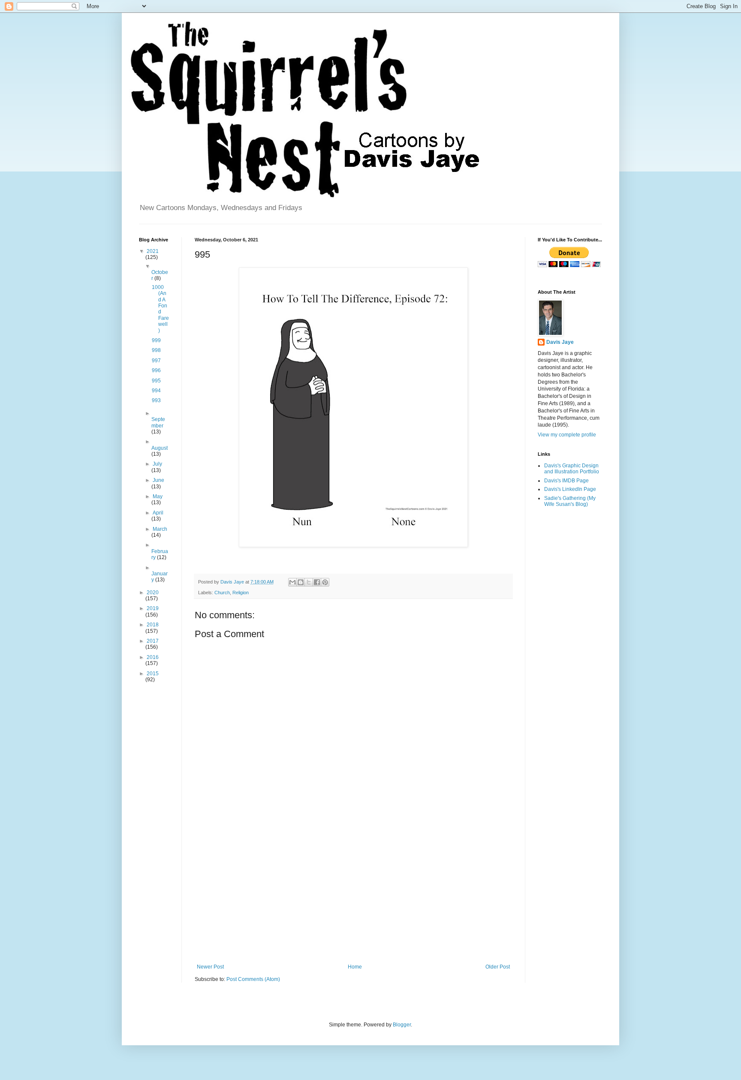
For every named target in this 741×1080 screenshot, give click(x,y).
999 (156, 340)
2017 (153, 641)
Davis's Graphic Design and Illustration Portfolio (571, 469)
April (158, 513)
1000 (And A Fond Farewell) (160, 309)
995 (156, 381)
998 (156, 350)
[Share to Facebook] (317, 582)
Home (355, 967)
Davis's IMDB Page (566, 481)
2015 (153, 674)
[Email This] (292, 582)
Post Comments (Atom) (253, 979)
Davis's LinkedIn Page (570, 489)
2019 (153, 608)
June (158, 480)
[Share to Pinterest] (325, 582)
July (157, 464)
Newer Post (210, 967)
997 (156, 361)
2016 (153, 657)
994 (156, 391)
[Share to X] (308, 582)
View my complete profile (567, 435)
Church (222, 592)
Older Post (497, 967)
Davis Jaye (560, 342)
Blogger (402, 1025)
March (160, 529)
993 (156, 400)
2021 (153, 251)
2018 (153, 625)
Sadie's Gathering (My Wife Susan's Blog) (570, 501)
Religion (240, 592)
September (158, 422)
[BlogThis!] (300, 582)
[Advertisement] (353, 893)
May (158, 496)
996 (156, 370)
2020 (153, 593)
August (159, 448)
